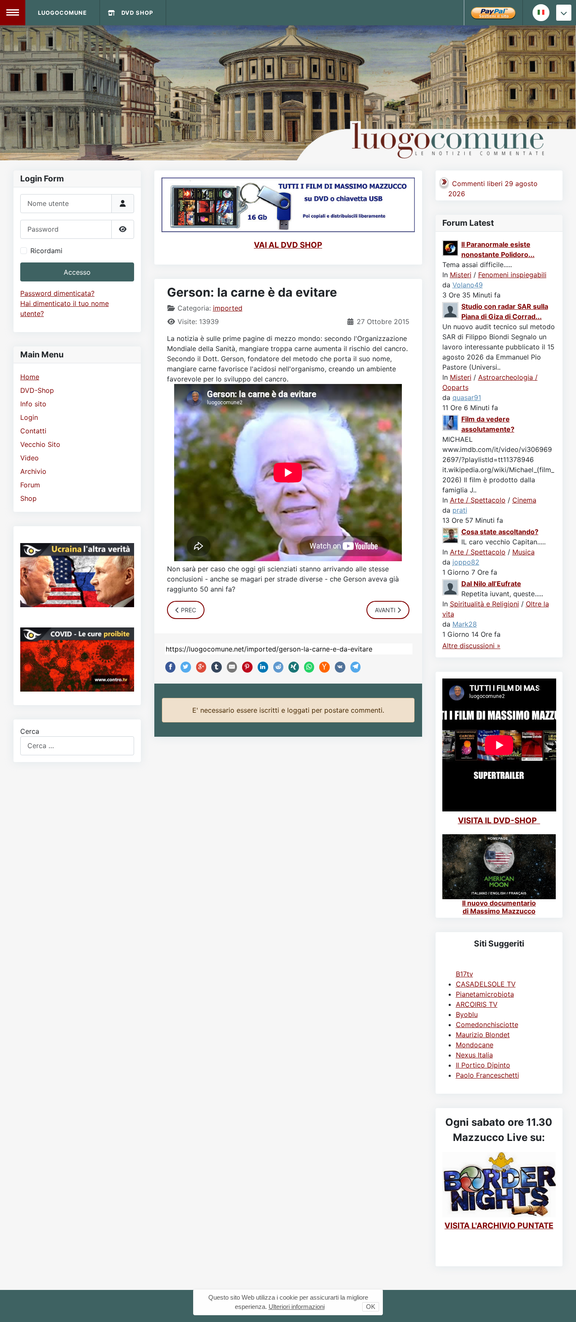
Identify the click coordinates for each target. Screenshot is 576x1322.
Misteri (460, 274)
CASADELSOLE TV (486, 984)
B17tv (464, 974)
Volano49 (467, 285)
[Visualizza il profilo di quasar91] (450, 309)
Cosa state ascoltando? (499, 531)
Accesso (77, 272)
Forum (30, 485)
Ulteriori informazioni (297, 1306)
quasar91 (466, 397)
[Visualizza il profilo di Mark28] (450, 586)
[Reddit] (276, 667)
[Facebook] (168, 667)
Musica (523, 552)
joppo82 (465, 562)
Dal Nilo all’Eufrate (491, 583)
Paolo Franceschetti (487, 1075)
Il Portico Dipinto (483, 1065)
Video (29, 458)
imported (227, 308)
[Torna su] (561, 1306)
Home (29, 377)
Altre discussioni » (471, 645)
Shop (28, 498)
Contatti (33, 431)
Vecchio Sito (40, 444)
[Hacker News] (322, 667)
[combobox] (77, 745)
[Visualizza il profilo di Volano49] (450, 247)
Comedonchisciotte (487, 1024)
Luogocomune (62, 12)
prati (459, 510)
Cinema (524, 500)
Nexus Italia (474, 1055)
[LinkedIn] (261, 667)
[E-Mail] (230, 667)
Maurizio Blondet (483, 1034)
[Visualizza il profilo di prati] (450, 422)
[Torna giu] (564, 12)
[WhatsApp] (307, 667)
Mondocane (474, 1045)
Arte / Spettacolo (478, 500)
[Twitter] (183, 667)
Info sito (33, 404)
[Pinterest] (245, 667)
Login (29, 417)
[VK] (338, 667)
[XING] (291, 667)
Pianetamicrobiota (485, 994)
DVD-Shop (37, 390)
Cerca (29, 731)
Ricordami (46, 250)
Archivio (33, 471)
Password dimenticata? (57, 293)
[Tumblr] (214, 667)
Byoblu (467, 1014)
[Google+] (199, 667)
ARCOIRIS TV (477, 1004)
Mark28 (464, 624)
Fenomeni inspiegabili (512, 274)
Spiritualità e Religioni (484, 604)
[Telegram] (353, 667)
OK (370, 1306)
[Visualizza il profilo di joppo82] (450, 534)
